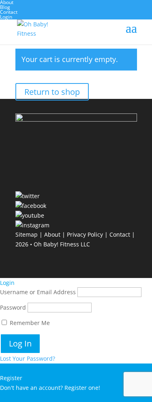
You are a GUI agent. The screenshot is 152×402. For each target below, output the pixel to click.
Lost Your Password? (27, 358)
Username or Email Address (38, 292)
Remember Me (29, 323)
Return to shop (52, 91)
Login (6, 16)
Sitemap (26, 234)
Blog (5, 7)
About (52, 234)
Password (13, 307)
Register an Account (27, 397)
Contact (8, 12)
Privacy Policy (85, 234)
